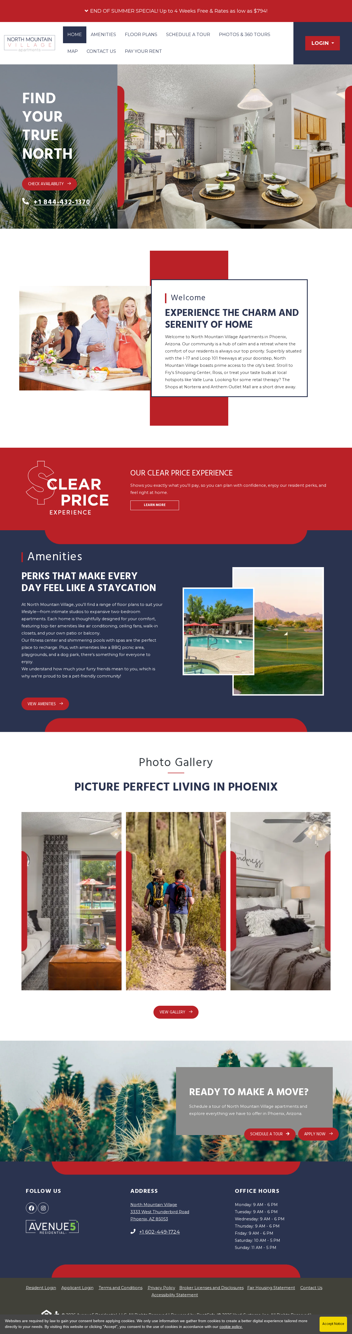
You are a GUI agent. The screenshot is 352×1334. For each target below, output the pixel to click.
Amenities (103, 34)
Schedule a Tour (188, 34)
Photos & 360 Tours (244, 34)
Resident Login (41, 1287)
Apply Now (321, 1134)
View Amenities (42, 704)
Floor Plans (141, 34)
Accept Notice (333, 1324)
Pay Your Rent (145, 51)
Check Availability (46, 184)
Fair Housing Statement (271, 1287)
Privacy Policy (161, 1287)
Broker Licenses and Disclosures (211, 1287)
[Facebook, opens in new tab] (31, 1207)
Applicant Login (77, 1287)
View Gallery (173, 1012)
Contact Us (101, 51)
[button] (176, 11)
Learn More (155, 505)
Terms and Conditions (120, 1287)
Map (72, 51)
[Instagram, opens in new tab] (43, 1207)
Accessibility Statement (175, 1294)
